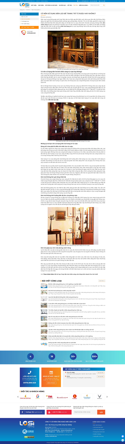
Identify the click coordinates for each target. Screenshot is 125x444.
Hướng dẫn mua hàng (98, 436)
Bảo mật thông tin (97, 425)
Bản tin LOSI (24, 16)
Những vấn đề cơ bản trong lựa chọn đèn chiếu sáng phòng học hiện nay (68, 323)
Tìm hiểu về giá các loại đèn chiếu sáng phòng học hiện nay (65, 310)
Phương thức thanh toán (99, 431)
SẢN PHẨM (41, 5)
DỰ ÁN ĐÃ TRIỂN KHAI (30, 1)
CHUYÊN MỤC (62, 5)
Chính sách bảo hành (98, 427)
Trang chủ (22, 9)
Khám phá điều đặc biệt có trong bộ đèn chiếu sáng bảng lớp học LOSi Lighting (70, 336)
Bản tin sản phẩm (25, 19)
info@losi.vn (51, 431)
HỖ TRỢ (69, 5)
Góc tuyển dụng (25, 23)
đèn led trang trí (66, 26)
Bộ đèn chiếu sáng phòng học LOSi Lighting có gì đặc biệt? (64, 284)
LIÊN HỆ (37, 1)
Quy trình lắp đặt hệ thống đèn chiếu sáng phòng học (63, 297)
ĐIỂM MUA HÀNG (83, 5)
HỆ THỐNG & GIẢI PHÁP (51, 5)
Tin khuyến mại (25, 21)
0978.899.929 (68, 430)
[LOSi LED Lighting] (25, 5)
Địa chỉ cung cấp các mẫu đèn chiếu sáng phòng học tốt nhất (65, 316)
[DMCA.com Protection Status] (29, 437)
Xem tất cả (101, 280)
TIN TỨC (75, 5)
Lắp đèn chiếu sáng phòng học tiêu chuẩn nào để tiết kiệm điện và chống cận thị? (71, 329)
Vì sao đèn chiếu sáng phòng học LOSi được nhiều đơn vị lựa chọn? (67, 303)
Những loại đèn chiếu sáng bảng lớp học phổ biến (62, 342)
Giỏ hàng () (102, 1)
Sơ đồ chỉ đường (97, 434)
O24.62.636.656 (55, 430)
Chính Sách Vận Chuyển (98, 429)
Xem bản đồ (100, 372)
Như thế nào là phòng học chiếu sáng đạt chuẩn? (62, 290)
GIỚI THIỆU (33, 5)
